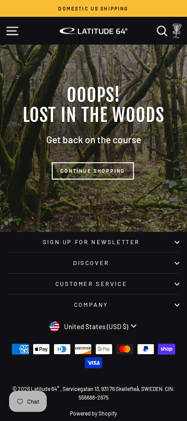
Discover (91, 262)
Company (91, 304)
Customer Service (91, 283)
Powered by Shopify (93, 413)
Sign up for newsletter (91, 242)
